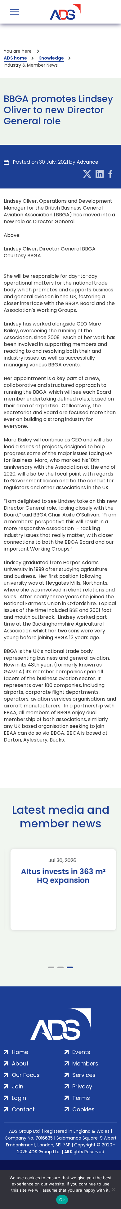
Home (20, 1052)
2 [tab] (60, 967)
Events (81, 1052)
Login (19, 1098)
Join (17, 1086)
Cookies (83, 1109)
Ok (62, 1199)
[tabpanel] (60, 889)
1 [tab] (51, 967)
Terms (81, 1098)
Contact (23, 1109)
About (20, 1063)
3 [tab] (70, 967)
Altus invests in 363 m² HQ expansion (60, 876)
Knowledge (51, 58)
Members (85, 1063)
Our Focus (26, 1075)
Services (84, 1075)
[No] (113, 1189)
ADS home (15, 58)
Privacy (82, 1086)
